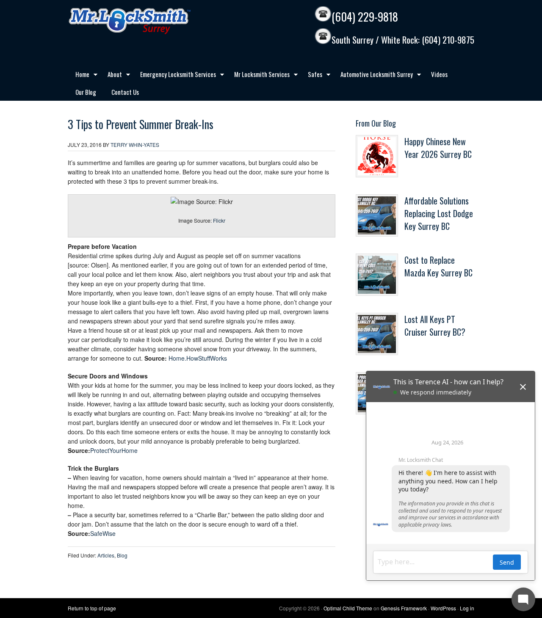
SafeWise (103, 533)
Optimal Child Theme (348, 608)
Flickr (219, 220)
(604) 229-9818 (365, 16)
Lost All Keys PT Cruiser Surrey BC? (434, 325)
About (111, 75)
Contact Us (125, 92)
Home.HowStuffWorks (198, 358)
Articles (105, 555)
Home (78, 75)
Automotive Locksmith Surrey (373, 75)
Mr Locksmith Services (258, 75)
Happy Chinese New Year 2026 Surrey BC (438, 147)
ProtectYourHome (114, 450)
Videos (439, 74)
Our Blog (85, 92)
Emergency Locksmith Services (174, 75)
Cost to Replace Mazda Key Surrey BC (438, 266)
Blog (122, 555)
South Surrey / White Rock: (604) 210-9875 (403, 40)
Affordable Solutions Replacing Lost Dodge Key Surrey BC (438, 213)
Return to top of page (92, 608)
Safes (311, 75)
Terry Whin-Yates (135, 144)
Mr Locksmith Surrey (148, 21)
